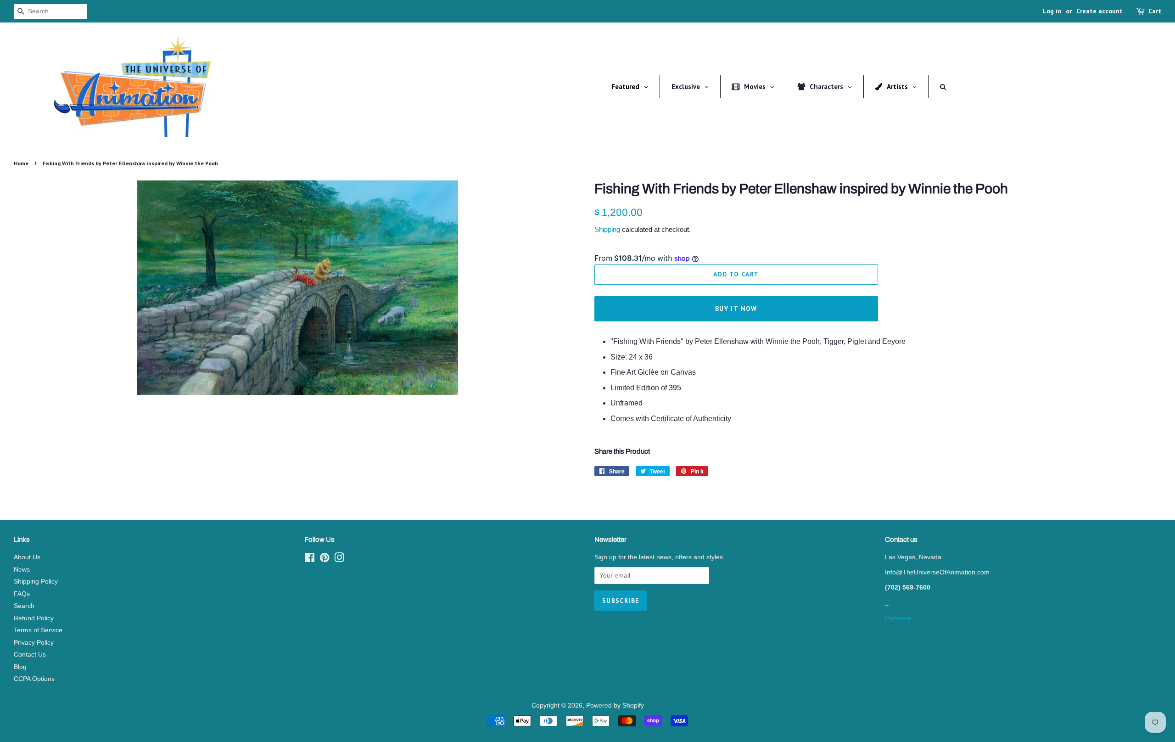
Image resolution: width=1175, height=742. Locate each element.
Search (24, 605)
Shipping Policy (36, 581)
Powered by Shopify (615, 705)
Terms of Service (38, 630)
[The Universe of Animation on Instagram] (339, 559)
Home (21, 163)
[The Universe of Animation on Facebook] (309, 559)
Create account (1099, 11)
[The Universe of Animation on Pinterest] (324, 559)
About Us (27, 557)
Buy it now (736, 308)
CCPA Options (34, 678)
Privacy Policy (34, 642)
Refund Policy (34, 618)
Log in (1052, 11)
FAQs (22, 593)
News (22, 569)
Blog (20, 666)
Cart (1154, 11)
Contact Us (30, 654)
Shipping (607, 229)
